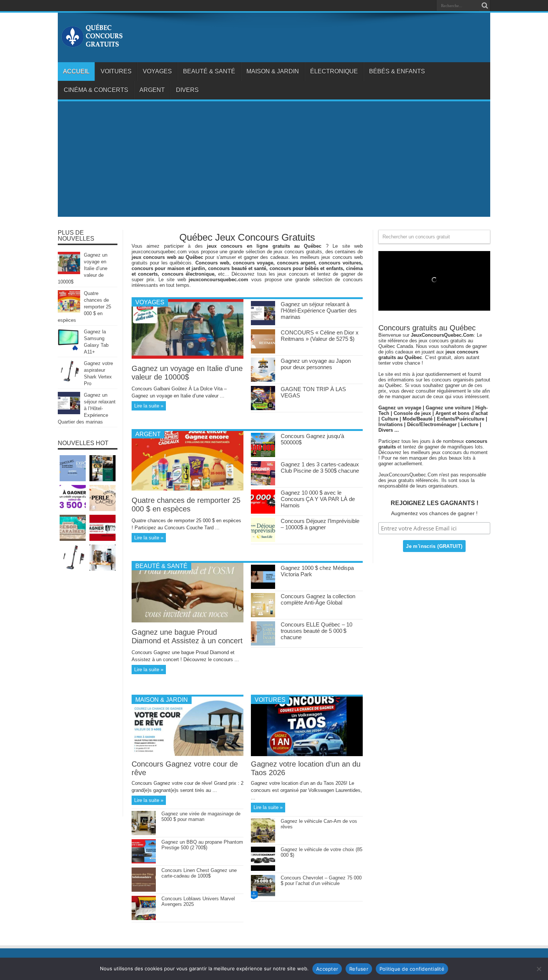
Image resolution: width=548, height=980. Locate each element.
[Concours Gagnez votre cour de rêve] (187, 754)
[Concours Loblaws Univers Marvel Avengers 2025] (144, 918)
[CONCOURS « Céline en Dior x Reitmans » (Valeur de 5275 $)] (263, 352)
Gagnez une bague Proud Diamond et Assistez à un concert (187, 636)
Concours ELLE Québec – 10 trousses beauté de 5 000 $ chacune (316, 630)
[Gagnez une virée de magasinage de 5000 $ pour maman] (144, 833)
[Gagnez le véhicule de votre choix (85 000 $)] (263, 869)
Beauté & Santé (209, 71)
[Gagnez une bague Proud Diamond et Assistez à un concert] (187, 621)
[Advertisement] (274, 161)
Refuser (358, 969)
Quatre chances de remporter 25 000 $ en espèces (186, 504)
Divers (187, 90)
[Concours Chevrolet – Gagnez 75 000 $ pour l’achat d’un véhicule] (263, 897)
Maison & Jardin (272, 71)
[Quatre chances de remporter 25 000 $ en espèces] (187, 489)
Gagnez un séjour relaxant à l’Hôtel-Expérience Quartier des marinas (319, 310)
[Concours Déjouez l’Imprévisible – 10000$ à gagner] (263, 540)
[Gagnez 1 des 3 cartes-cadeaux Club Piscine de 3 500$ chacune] (263, 483)
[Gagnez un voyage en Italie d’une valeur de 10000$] (187, 357)
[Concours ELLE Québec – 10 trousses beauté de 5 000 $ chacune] (263, 644)
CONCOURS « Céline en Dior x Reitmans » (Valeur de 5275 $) (320, 335)
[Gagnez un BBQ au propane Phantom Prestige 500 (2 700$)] (144, 862)
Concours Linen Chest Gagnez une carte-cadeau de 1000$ (199, 873)
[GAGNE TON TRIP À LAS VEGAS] (263, 408)
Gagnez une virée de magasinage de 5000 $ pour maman (200, 816)
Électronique (334, 71)
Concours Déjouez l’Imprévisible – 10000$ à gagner (320, 524)
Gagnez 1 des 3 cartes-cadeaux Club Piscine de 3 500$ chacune (320, 467)
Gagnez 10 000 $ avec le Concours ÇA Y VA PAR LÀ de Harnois (318, 498)
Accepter (327, 969)
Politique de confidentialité (411, 969)
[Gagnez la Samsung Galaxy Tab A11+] (69, 349)
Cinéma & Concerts (96, 90)
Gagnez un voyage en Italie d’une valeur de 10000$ (187, 372)
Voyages (157, 71)
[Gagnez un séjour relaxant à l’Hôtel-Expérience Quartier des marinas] (263, 323)
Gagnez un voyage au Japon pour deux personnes (316, 364)
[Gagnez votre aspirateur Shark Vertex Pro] (69, 381)
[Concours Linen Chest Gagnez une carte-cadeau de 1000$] (144, 890)
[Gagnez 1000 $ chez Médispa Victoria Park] (263, 587)
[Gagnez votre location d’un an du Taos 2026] (307, 754)
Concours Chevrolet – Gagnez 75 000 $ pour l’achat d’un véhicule (321, 880)
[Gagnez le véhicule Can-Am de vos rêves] (263, 841)
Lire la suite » (148, 406)
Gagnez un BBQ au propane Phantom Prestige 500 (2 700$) (202, 844)
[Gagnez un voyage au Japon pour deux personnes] (263, 380)
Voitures (116, 71)
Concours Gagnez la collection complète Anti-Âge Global (318, 599)
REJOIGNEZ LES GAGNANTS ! (434, 503)
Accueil (76, 71)
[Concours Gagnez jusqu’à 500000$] (263, 455)
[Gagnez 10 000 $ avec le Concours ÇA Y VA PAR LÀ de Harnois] (263, 512)
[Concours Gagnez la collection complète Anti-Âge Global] (263, 615)
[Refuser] (538, 969)
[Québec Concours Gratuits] (92, 44)
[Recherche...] (484, 5)
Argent (152, 90)
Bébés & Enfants (397, 71)
